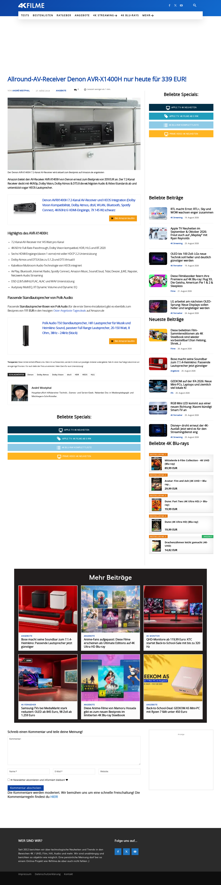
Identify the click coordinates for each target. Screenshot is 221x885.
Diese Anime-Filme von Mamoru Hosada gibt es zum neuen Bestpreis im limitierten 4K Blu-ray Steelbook (110, 712)
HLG (93, 374)
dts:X (69, 374)
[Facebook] (169, 5)
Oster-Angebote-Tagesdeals (69, 310)
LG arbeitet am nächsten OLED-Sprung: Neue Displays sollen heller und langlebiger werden (191, 305)
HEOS (84, 374)
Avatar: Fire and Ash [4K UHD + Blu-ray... (186, 482)
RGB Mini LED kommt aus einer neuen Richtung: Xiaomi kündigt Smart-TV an (191, 406)
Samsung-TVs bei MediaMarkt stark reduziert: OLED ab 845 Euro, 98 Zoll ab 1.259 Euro (46, 712)
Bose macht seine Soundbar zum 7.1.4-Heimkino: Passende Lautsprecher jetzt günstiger (190, 362)
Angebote (61, 90)
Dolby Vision (58, 374)
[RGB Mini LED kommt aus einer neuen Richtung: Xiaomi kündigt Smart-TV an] (158, 408)
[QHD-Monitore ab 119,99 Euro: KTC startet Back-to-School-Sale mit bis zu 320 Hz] (173, 609)
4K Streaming (176, 218)
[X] (175, 5)
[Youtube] (181, 5)
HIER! (54, 797)
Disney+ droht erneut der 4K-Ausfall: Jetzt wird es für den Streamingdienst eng (190, 429)
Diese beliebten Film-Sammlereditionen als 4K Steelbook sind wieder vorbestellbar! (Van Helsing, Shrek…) (188, 337)
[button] (195, 5)
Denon (30, 374)
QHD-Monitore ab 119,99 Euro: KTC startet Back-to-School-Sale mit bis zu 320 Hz (173, 643)
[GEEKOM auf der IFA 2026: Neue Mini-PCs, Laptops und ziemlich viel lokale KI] (158, 386)
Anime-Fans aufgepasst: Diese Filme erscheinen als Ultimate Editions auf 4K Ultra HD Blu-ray (109, 643)
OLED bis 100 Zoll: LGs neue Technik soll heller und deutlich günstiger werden (191, 257)
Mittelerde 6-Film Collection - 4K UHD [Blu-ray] (187, 462)
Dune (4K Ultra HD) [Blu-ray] (181, 521)
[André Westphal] (19, 393)
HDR (77, 374)
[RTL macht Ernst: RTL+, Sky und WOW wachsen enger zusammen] (158, 213)
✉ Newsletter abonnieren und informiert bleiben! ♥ (39, 779)
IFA (172, 393)
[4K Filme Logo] (36, 5)
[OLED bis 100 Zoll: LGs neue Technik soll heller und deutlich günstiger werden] (158, 258)
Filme (173, 291)
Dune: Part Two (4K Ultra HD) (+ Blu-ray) (186, 503)
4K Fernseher (176, 266)
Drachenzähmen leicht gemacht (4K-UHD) (186, 544)
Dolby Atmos (43, 374)
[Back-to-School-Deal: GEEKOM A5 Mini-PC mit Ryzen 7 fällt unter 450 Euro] (173, 678)
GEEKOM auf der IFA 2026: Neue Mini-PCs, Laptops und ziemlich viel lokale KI (191, 384)
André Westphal (21, 90)
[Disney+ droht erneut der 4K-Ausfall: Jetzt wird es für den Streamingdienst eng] (158, 430)
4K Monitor (153, 636)
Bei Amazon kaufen (125, 218)
